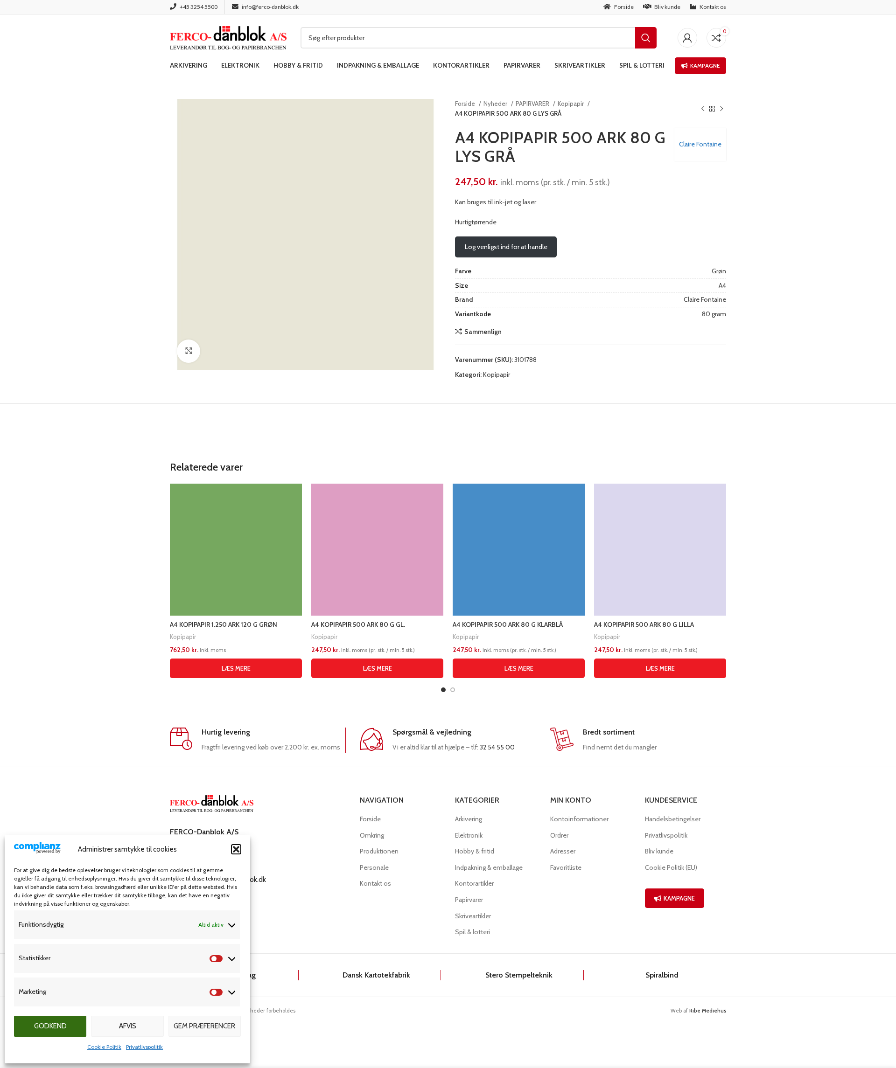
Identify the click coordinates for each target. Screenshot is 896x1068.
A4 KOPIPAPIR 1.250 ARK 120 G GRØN (223, 624)
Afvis (127, 1026)
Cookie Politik (104, 1046)
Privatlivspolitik (144, 1046)
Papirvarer (469, 899)
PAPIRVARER (533, 103)
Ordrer (559, 835)
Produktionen (379, 851)
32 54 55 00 (497, 747)
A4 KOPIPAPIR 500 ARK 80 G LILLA (644, 624)
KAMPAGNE (679, 898)
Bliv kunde (659, 851)
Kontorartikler (474, 883)
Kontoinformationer (579, 819)
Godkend (50, 1026)
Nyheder (496, 103)
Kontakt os (375, 883)
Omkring (372, 835)
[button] (236, 849)
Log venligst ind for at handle (506, 247)
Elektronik (469, 835)
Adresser (562, 851)
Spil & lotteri (472, 932)
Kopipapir (571, 103)
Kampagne (705, 65)
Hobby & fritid (474, 851)
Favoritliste (565, 867)
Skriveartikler (473, 916)
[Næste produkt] (721, 108)
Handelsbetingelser (672, 819)
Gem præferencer (204, 1026)
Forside (465, 103)
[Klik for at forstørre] (188, 351)
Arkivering (468, 819)
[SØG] (646, 38)
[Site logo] (228, 37)
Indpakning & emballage (489, 867)
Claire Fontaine (700, 144)
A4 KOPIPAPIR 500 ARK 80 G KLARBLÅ (508, 624)
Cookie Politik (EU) (671, 867)
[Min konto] (687, 37)
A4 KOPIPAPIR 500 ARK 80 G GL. (358, 624)
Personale (374, 867)
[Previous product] (702, 108)
